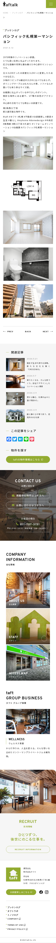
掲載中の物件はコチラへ (30, 495)
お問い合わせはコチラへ (30, 505)
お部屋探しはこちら (20, 892)
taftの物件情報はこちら (26, 459)
